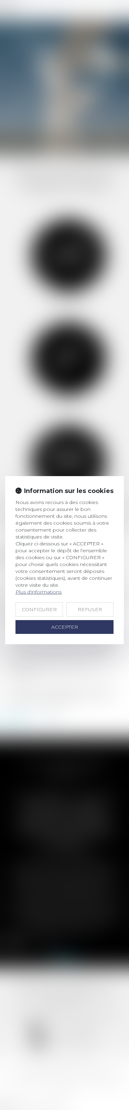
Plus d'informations (38, 592)
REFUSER (90, 609)
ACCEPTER (64, 627)
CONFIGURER (39, 609)
